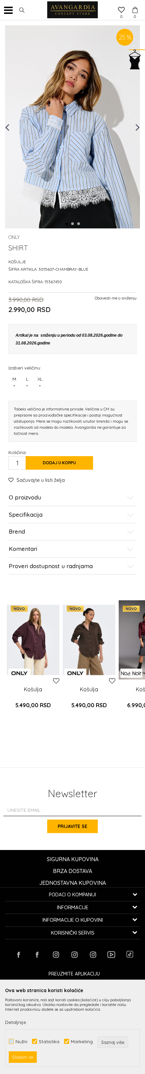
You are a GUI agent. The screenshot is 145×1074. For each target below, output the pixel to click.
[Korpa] (135, 3)
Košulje (17, 261)
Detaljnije (15, 1022)
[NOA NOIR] (131, 673)
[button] (22, 10)
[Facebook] (18, 954)
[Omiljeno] (121, 10)
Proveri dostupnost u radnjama (51, 566)
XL (39, 382)
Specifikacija (25, 515)
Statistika (49, 1041)
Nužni (21, 1041)
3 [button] (79, 224)
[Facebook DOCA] (37, 954)
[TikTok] (130, 954)
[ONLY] (19, 673)
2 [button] (73, 224)
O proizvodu (25, 497)
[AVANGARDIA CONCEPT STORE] (72, 10)
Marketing (82, 1041)
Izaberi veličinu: (24, 368)
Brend (17, 532)
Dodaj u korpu (59, 462)
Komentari (23, 549)
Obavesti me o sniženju (116, 297)
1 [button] (66, 224)
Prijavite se (72, 826)
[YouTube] (111, 954)
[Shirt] (33, 639)
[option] (72, 126)
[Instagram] (55, 954)
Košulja (33, 689)
